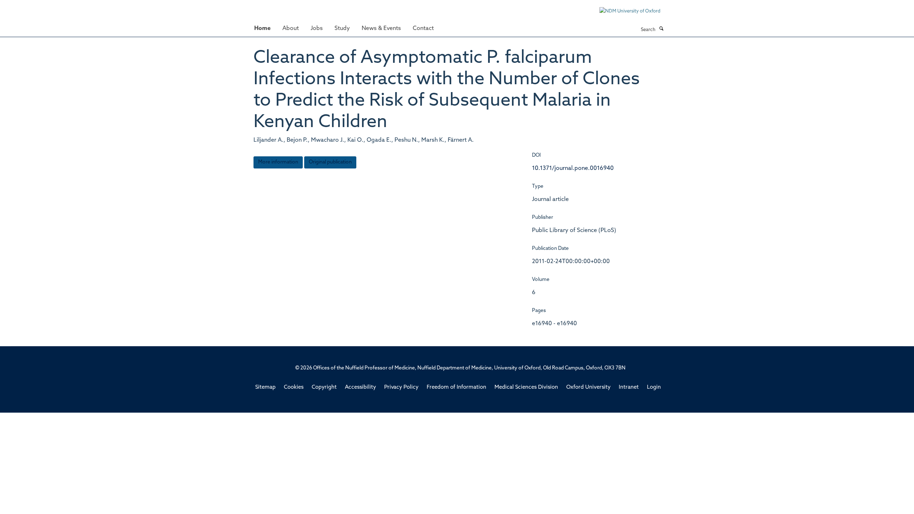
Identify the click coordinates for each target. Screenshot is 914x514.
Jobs (317, 28)
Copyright (324, 387)
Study (342, 28)
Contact (423, 28)
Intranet (629, 387)
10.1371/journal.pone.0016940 (573, 168)
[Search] (661, 29)
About (290, 28)
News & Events (381, 28)
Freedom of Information (456, 387)
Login (654, 387)
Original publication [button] (330, 162)
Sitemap (265, 387)
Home (262, 28)
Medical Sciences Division (526, 387)
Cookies (293, 387)
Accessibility (360, 387)
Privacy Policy (401, 387)
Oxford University (588, 387)
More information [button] (278, 162)
